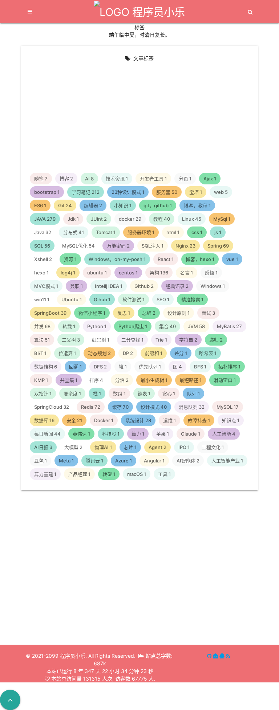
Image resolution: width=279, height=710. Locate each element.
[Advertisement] (140, 118)
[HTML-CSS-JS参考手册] (80, 538)
